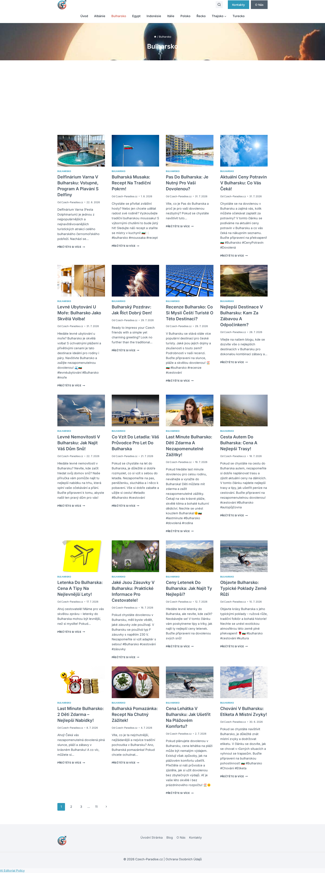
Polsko (185, 16)
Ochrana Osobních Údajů (184, 859)
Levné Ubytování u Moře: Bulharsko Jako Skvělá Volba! (79, 312)
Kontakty (238, 4)
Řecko (201, 16)
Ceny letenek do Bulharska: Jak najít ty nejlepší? (189, 588)
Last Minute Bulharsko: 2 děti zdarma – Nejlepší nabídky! (80, 714)
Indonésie (154, 16)
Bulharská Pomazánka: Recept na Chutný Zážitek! (135, 714)
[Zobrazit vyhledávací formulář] (219, 4)
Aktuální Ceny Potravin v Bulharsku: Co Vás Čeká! (243, 182)
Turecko (239, 16)
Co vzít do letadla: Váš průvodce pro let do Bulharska (135, 442)
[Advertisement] (162, 97)
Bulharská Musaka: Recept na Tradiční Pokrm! (131, 182)
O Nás (181, 837)
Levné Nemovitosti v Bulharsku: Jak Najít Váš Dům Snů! (78, 442)
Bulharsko (118, 16)
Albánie (99, 16)
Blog (169, 837)
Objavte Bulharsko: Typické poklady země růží (243, 588)
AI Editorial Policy (12, 870)
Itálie (170, 16)
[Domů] (155, 36)
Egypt (136, 16)
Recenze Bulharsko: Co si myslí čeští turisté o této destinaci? (189, 312)
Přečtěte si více (71, 246)
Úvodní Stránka (151, 837)
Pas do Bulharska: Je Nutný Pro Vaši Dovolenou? (187, 182)
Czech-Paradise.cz (72, 202)
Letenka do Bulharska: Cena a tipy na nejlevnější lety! (80, 588)
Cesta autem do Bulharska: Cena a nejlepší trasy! (238, 442)
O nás (259, 4)
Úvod (84, 16)
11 (96, 806)
